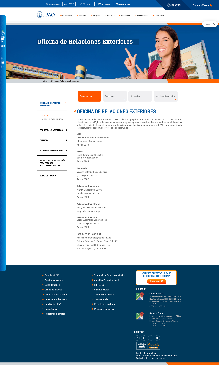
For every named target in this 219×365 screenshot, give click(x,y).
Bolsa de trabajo (52, 285)
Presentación (86, 96)
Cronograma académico (51, 130)
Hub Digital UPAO (52, 304)
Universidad (67, 15)
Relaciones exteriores (54, 314)
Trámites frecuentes (104, 294)
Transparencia (101, 299)
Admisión (111, 15)
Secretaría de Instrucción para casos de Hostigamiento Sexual (52, 163)
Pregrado (82, 15)
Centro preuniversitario (55, 294)
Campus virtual (101, 290)
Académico (159, 15)
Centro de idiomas (53, 290)
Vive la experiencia (53, 119)
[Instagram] (137, 338)
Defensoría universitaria (55, 299)
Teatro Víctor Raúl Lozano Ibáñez (110, 275)
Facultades (125, 15)
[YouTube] (157, 338)
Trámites (44, 140)
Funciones (109, 96)
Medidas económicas (104, 309)
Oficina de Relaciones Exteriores (50, 104)
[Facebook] (143, 338)
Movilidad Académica (165, 96)
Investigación (142, 15)
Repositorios (50, 309)
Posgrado (97, 15)
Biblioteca (99, 285)
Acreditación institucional (106, 280)
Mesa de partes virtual (104, 304)
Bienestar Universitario (51, 150)
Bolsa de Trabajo (48, 175)
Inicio (44, 81)
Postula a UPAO (51, 275)
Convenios (135, 96)
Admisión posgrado (53, 280)
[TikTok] (150, 338)
